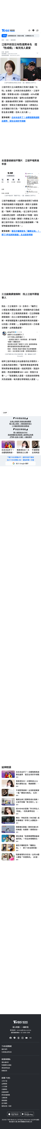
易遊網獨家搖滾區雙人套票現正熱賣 (20, 435)
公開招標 (4, 1098)
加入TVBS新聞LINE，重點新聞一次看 (20, 460)
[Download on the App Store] (13, 1114)
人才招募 (4, 1086)
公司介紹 (4, 1081)
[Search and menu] (37, 30)
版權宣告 (4, 1071)
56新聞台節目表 (7, 1052)
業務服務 (4, 1100)
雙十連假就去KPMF (20, 432)
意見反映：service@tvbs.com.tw (20, 1030)
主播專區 (4, 1089)
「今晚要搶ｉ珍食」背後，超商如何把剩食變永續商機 (23, 36)
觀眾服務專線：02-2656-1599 (20, 1032)
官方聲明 (4, 1103)
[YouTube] (26, 1038)
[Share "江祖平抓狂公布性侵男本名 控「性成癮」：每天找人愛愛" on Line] (33, 30)
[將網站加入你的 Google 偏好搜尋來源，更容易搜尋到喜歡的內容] (20, 463)
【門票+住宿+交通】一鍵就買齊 (20, 437)
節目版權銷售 (6, 1095)
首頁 (3, 40)
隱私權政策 (5, 1062)
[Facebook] (11, 1038)
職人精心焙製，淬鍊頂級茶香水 (20, 424)
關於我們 (4, 1049)
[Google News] (30, 1038)
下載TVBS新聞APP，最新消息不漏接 (20, 457)
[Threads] (18, 1038)
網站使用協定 (6, 1068)
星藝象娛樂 (5, 1092)
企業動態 (4, 1084)
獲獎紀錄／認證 (6, 1106)
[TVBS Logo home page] (8, 30)
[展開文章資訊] (37, 53)
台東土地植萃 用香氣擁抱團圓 (20, 421)
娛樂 (7, 40)
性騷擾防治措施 (6, 1065)
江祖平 (5, 413)
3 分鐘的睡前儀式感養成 (20, 426)
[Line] (15, 1038)
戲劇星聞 (13, 40)
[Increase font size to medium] (29, 30)
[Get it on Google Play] (27, 1114)
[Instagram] (22, 1038)
